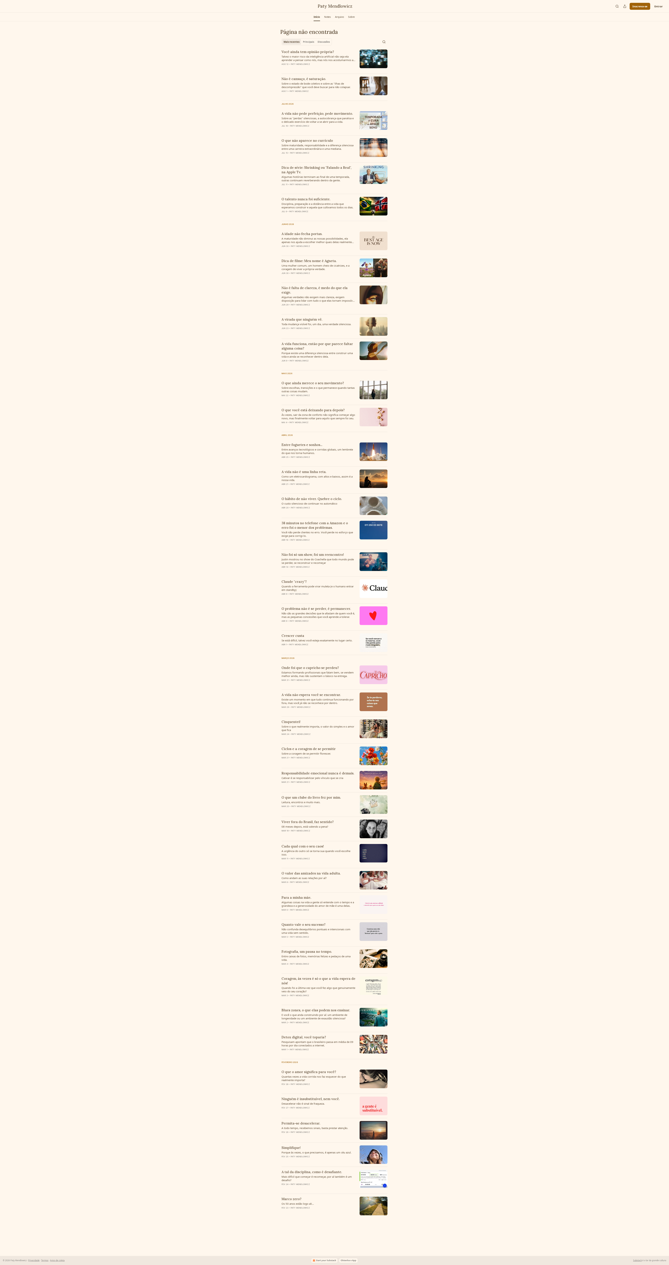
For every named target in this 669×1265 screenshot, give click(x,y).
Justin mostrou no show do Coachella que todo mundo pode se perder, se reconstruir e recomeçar (318, 561)
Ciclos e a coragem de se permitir (309, 749)
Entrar (658, 6)
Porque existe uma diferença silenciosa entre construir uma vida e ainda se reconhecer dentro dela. (317, 354)
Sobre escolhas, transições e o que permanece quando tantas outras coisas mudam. (318, 389)
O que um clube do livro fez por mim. (311, 797)
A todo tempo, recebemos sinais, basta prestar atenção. (315, 1128)
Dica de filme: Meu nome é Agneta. (309, 261)
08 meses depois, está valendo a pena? (305, 826)
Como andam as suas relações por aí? (304, 878)
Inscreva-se (639, 6)
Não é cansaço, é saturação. (304, 79)
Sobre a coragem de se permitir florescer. (306, 753)
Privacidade (34, 1260)
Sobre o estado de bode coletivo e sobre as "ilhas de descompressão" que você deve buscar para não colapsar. (316, 85)
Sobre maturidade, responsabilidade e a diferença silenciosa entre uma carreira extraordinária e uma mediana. (317, 146)
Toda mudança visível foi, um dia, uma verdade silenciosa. (316, 324)
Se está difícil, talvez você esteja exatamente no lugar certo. (317, 640)
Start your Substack (326, 1260)
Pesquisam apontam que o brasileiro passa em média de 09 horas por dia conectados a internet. (317, 1043)
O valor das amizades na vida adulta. (311, 873)
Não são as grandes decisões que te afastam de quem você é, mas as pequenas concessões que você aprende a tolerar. (318, 615)
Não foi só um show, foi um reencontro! (313, 554)
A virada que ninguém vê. (302, 319)
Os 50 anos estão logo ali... (298, 1203)
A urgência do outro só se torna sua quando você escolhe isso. (316, 852)
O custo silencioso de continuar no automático (309, 503)
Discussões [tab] (324, 41)
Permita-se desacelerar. (301, 1123)
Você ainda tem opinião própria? (308, 52)
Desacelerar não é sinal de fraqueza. (303, 1103)
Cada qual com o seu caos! (303, 846)
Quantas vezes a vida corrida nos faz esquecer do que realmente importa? (314, 1078)
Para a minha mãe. (296, 897)
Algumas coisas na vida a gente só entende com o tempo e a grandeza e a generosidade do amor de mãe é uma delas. (318, 903)
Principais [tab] (308, 41)
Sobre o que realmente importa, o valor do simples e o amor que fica (318, 728)
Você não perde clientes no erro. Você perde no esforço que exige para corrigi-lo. (317, 534)
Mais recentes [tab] (291, 41)
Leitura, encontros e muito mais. (301, 802)
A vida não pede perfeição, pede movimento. (317, 113)
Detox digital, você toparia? (304, 1037)
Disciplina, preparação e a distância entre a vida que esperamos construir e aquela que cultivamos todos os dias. (317, 205)
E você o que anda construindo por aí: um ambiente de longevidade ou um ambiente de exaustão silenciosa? (314, 1016)
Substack (637, 1260)
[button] (317, 17)
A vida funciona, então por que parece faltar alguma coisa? (317, 346)
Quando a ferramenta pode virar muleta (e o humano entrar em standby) (318, 588)
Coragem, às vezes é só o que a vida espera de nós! (318, 980)
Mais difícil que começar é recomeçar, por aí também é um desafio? (317, 1178)
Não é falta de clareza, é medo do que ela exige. (315, 290)
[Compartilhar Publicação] (624, 6)
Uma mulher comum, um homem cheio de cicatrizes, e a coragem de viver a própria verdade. (315, 267)
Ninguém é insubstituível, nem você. (311, 1099)
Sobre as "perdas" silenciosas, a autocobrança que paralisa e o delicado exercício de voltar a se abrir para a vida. (318, 119)
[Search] (617, 6)
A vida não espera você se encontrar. (311, 695)
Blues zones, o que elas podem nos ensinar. (316, 1010)
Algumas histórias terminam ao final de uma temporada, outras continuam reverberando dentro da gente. (316, 178)
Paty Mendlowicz (300, 64)
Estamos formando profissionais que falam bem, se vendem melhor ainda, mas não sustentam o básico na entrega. (318, 674)
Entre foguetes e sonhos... (302, 445)
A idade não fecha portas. (302, 234)
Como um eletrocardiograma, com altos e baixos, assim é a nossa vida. (317, 478)
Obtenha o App (348, 1260)
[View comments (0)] (308, 69)
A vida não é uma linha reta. (304, 472)
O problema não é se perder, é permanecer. (316, 609)
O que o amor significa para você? (309, 1072)
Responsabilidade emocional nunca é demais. (318, 773)
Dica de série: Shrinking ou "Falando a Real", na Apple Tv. (316, 169)
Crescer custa (293, 636)
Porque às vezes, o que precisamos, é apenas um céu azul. (316, 1152)
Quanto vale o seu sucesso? (303, 924)
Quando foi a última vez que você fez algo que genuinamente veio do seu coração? (318, 989)
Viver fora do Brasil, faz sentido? (308, 822)
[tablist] (307, 41)
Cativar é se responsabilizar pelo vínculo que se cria (312, 778)
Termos (44, 1260)
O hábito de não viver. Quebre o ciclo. (312, 499)
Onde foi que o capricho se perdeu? (310, 668)
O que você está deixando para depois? (313, 410)
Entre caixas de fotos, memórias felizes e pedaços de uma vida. (316, 958)
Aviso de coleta (57, 1260)
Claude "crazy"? (294, 582)
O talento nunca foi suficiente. (306, 199)
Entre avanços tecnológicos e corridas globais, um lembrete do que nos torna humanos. (317, 451)
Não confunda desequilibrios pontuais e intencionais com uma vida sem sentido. (316, 930)
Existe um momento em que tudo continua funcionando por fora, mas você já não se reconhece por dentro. (318, 701)
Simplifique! (291, 1148)
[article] (334, 60)
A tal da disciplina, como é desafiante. (312, 1172)
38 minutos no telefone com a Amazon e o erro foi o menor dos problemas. (315, 525)
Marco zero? (291, 1199)
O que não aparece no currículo (307, 140)
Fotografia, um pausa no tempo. (307, 951)
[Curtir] (284, 278)
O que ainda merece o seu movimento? (313, 383)
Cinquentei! (291, 722)
